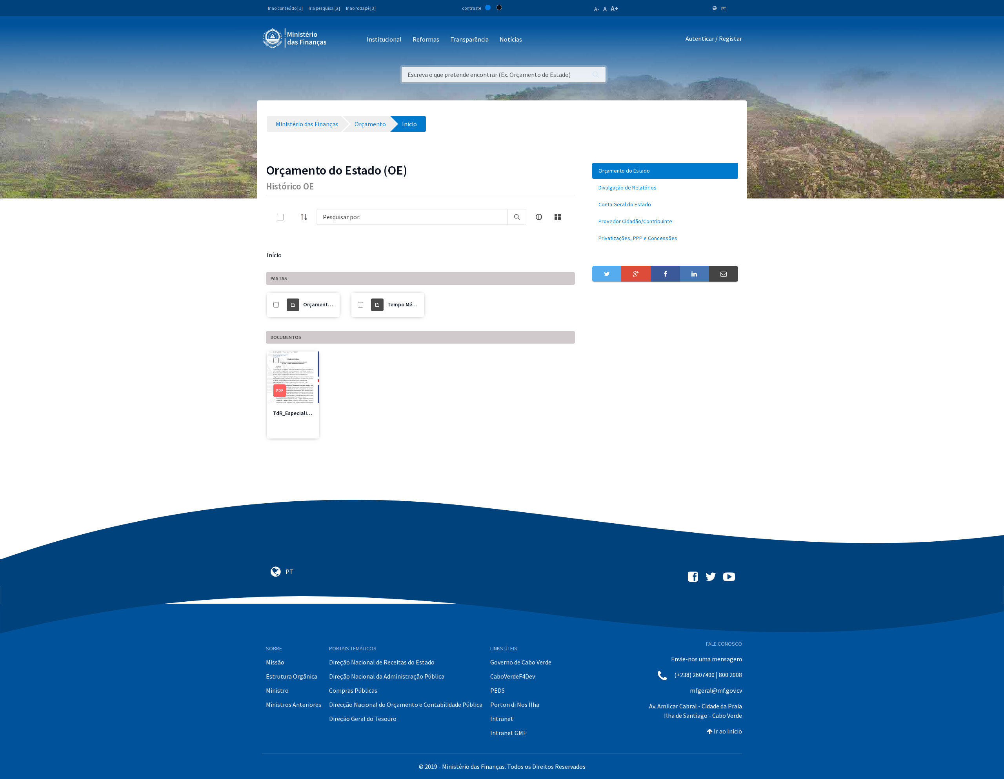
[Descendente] (306, 217)
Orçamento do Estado (330, 304)
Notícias (511, 39)
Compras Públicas (353, 690)
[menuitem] (665, 171)
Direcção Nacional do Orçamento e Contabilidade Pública (405, 704)
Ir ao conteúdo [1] (285, 8)
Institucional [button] (384, 39)
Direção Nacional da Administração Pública (386, 676)
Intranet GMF (508, 733)
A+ (614, 8)
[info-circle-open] (539, 217)
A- (596, 9)
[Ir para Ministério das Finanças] (295, 38)
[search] (516, 217)
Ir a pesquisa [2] (324, 8)
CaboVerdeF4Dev (512, 676)
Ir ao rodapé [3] (361, 8)
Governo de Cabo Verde (520, 662)
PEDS (497, 690)
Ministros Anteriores (293, 704)
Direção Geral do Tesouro (363, 719)
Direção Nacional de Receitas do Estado (382, 662)
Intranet (501, 719)
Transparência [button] (469, 39)
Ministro (277, 690)
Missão (275, 662)
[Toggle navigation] (339, 40)
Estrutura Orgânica (291, 676)
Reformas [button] (426, 39)
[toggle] (293, 217)
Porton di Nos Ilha (514, 704)
